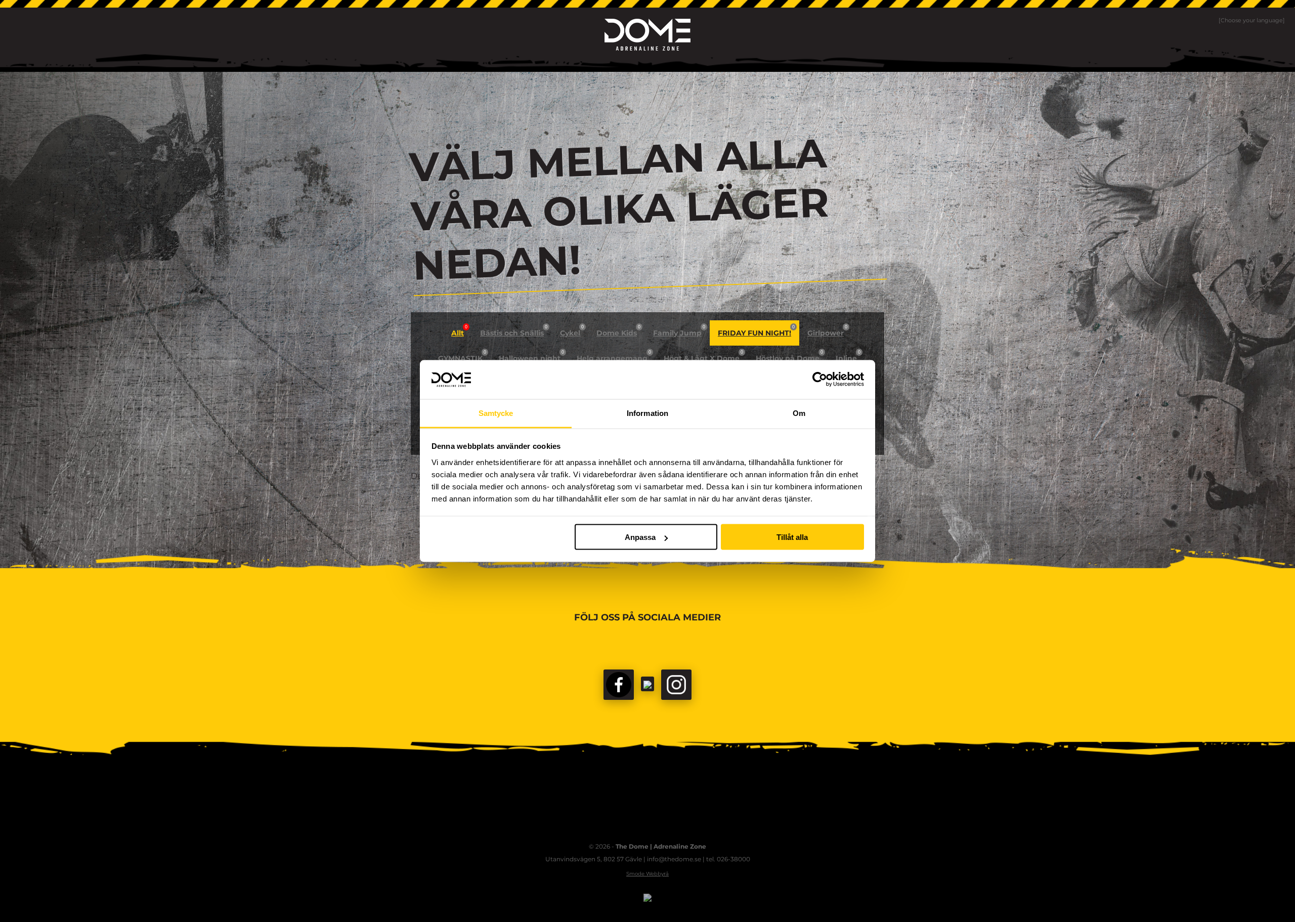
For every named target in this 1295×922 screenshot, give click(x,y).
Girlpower (827, 331)
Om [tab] (799, 412)
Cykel (572, 331)
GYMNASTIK (462, 356)
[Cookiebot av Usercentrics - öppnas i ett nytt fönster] (819, 379)
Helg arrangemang (614, 356)
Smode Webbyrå (647, 873)
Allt (459, 331)
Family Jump (679, 331)
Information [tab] (647, 412)
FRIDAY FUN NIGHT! (756, 331)
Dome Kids (618, 331)
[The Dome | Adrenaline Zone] (647, 35)
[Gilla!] (618, 684)
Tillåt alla (792, 537)
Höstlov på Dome (789, 356)
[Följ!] (647, 684)
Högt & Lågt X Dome (703, 356)
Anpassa (640, 537)
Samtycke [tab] (496, 412)
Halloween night (531, 356)
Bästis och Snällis (513, 331)
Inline (848, 356)
